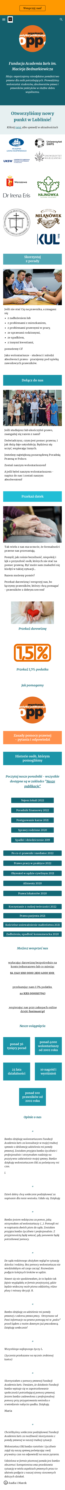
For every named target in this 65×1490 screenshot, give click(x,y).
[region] (32, 7)
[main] (32, 77)
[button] (4, 19)
